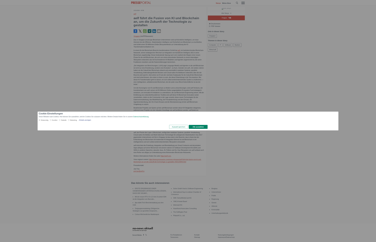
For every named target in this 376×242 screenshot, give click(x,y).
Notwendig (44, 120)
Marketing (73, 120)
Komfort (54, 120)
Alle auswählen (198, 127)
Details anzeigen (85, 120)
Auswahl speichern (178, 127)
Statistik (63, 120)
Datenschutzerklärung (141, 116)
